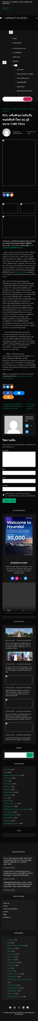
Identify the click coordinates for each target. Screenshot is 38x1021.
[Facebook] (4, 195)
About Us (7, 903)
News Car (7, 789)
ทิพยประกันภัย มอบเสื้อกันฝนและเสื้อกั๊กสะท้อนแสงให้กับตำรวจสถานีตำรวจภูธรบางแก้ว (13, 406)
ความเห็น (5, 450)
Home (15, 38)
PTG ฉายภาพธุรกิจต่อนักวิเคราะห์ (31, 406)
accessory (7, 769)
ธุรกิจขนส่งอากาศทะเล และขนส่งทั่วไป (16, 809)
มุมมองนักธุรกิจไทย (10, 815)
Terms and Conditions (11, 909)
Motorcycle (7, 786)
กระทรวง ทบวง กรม (10, 803)
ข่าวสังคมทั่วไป (9, 806)
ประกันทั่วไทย (8, 812)
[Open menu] (4, 62)
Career (6, 911)
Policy (5, 906)
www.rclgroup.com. (23, 376)
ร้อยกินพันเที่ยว (9, 817)
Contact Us (7, 917)
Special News (23, 109)
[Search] (29, 755)
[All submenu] (15, 65)
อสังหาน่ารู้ (7, 820)
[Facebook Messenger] (8, 195)
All (3, 109)
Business (8, 109)
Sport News (8, 795)
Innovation (14, 109)
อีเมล (4, 477)
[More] (12, 195)
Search (27, 99)
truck (6, 798)
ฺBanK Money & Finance (12, 823)
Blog (5, 914)
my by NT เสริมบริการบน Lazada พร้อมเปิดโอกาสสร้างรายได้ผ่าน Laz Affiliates (17, 738)
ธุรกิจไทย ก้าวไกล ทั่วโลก (16, 18)
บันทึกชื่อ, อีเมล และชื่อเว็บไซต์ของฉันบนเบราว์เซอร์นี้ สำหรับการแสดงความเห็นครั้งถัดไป (20, 495)
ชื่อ (3, 469)
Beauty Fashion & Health (12, 775)
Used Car (7, 800)
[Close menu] (11, 32)
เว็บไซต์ (4, 485)
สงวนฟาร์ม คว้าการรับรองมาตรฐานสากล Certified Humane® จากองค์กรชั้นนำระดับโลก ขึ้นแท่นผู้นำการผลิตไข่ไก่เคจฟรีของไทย (18, 669)
